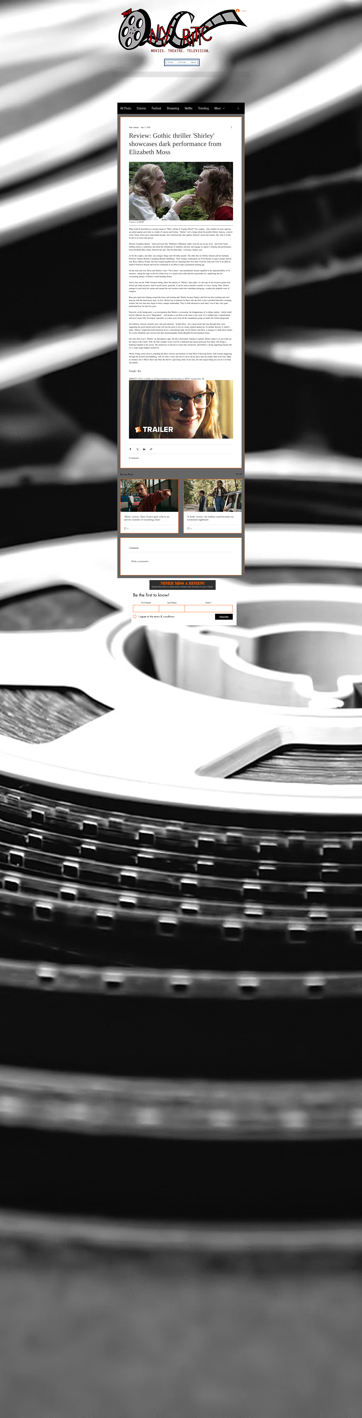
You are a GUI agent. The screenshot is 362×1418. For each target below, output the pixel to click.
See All (239, 474)
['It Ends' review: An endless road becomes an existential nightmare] (213, 495)
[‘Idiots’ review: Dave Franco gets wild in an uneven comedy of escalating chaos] (149, 495)
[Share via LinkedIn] (144, 449)
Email (208, 603)
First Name (146, 603)
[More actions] (231, 127)
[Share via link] (151, 449)
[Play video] (181, 409)
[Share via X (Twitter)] (137, 449)
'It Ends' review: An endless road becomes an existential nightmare (210, 518)
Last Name (171, 603)
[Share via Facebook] (130, 449)
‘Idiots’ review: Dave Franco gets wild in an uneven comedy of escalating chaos (146, 518)
